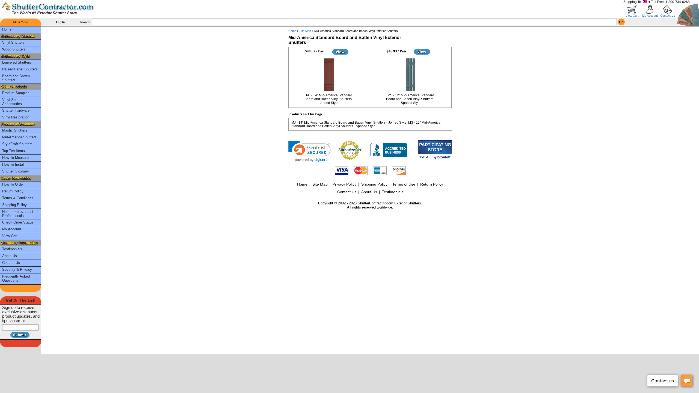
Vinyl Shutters (13, 42)
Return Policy (12, 191)
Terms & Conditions (17, 198)
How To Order (13, 184)
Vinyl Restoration (15, 117)
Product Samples (15, 93)
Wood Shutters (14, 49)
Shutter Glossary (15, 171)
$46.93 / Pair (397, 51)
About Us (9, 256)
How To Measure (15, 158)
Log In (60, 21)
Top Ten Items (13, 151)
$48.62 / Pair (315, 51)
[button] (309, 151)
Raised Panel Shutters (20, 69)
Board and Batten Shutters (16, 78)
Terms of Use (403, 184)
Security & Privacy (17, 269)
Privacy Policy (344, 184)
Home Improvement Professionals (17, 214)
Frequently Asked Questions (16, 278)
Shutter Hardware (15, 110)
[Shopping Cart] (632, 11)
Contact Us (11, 263)
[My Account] (650, 11)
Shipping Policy (14, 205)
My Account (11, 229)
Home (6, 29)
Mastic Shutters (14, 130)
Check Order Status (18, 222)
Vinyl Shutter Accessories (12, 102)
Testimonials (12, 249)
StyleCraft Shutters (17, 144)
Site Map (305, 30)
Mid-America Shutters (19, 137)
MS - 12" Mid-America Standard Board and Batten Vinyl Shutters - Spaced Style (410, 99)
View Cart (9, 236)
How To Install (13, 164)
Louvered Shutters (16, 62)
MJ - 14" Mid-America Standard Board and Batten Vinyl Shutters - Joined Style (329, 99)
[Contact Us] (668, 11)
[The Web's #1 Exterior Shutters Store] (48, 8)
